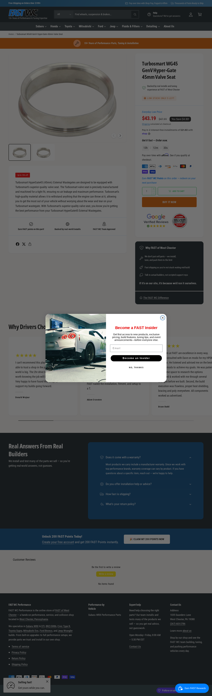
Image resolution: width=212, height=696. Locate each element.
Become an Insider (136, 358)
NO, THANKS (136, 367)
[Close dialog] (162, 317)
